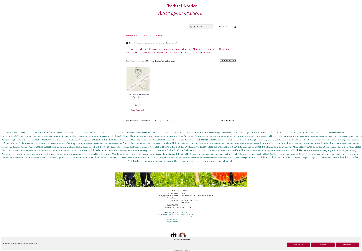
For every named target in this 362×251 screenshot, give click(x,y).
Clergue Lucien (44, 143)
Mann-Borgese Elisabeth (219, 132)
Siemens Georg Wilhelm (234, 147)
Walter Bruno (216, 143)
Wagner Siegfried (133, 132)
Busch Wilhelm (322, 133)
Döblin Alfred (103, 143)
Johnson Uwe (195, 147)
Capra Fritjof (137, 140)
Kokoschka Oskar (225, 160)
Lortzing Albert (57, 150)
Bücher (174, 52)
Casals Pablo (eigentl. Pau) (169, 153)
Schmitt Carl (184, 147)
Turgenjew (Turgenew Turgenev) (24, 147)
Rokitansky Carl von (147, 150)
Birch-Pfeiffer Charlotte (15, 132)
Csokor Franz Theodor (295, 140)
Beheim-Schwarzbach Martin (13, 158)
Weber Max (93, 133)
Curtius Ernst (74, 140)
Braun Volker (83, 136)
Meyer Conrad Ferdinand (60, 140)
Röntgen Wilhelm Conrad (123, 140)
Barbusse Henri (224, 140)
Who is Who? (133, 35)
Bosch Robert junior (150, 161)
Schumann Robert (317, 154)
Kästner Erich (161, 143)
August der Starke (192, 136)
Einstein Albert (116, 147)
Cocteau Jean (246, 154)
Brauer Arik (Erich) (82, 150)
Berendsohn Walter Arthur (204, 150)
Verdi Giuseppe (304, 143)
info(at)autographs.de (171, 212)
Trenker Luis (287, 150)
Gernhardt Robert (106, 158)
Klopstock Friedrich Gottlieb (274, 143)
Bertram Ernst (259, 132)
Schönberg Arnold (85, 140)
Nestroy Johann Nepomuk (274, 150)
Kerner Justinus (68, 150)
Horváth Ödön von (45, 150)
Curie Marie (194, 140)
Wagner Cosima (177, 136)
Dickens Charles (273, 147)
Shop (131, 43)
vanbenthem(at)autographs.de (168, 214)
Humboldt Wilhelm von (82, 154)
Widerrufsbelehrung (187, 214)
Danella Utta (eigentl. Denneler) (171, 158)
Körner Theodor (94, 136)
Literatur (131, 49)
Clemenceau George (300, 158)
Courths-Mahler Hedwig (91, 147)
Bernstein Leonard (279, 136)
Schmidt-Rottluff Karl (103, 139)
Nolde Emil (358, 136)
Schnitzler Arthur (100, 150)
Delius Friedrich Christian (180, 150)
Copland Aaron (285, 154)
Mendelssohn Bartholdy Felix (227, 136)
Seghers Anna (306, 146)
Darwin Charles (318, 147)
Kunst (152, 49)
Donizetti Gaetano (32, 157)
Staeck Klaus (154, 157)
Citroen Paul (129, 143)
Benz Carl (225, 143)
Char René (160, 139)
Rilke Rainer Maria (217, 154)
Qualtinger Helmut (76, 143)
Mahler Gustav (189, 154)
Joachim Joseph (9, 140)
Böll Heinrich (32, 143)
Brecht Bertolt (212, 158)
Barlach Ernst (305, 154)
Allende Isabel (92, 143)
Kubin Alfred (207, 146)
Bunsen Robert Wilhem (346, 147)
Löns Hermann (355, 154)
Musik (143, 49)
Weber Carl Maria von (58, 143)
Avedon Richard (283, 133)
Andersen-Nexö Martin (138, 154)
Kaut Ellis (240, 150)
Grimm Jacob (184, 140)
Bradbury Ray (326, 150)
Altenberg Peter (246, 133)
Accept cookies (298, 245)
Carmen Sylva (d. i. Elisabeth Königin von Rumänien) (337, 140)
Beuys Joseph (337, 150)
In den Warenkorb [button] (137, 110)
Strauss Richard (331, 147)
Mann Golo (172, 143)
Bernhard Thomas (208, 139)
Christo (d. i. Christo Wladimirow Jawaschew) (269, 157)
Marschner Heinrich (224, 158)
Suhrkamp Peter (119, 157)
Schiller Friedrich (172, 140)
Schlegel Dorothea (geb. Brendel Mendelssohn (254, 136)
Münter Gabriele (308, 140)
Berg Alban (167, 147)
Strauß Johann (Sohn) (46, 132)
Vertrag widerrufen (186, 217)
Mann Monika (112, 153)
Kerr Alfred (293, 147)
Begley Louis (30, 133)
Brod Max (105, 146)
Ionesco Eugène (103, 133)
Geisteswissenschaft (205, 49)
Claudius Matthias (330, 143)
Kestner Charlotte (76, 147)
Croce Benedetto (201, 158)
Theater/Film (133, 52)
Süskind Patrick (20, 150)
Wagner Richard (308, 132)
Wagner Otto (255, 154)
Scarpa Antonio (314, 136)
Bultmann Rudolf (186, 133)
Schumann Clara (345, 143)
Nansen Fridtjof (294, 133)
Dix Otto (11, 150)
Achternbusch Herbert (348, 157)
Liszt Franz (161, 161)
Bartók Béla (261, 146)
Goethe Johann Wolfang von (299, 136)
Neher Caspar (57, 158)
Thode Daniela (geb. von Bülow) (160, 136)
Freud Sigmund (161, 150)
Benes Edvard (47, 158)
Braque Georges (55, 153)
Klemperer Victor (32, 150)
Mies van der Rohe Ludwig (255, 150)
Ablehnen (323, 245)
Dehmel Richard (232, 153)
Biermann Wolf (163, 133)
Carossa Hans (173, 160)
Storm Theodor (131, 136)
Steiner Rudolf (191, 143)
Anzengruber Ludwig (187, 161)
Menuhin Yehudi (200, 132)
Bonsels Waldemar (204, 143)
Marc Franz (282, 140)
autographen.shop (172, 222)
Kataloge (146, 35)
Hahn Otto (175, 147)
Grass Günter (283, 147)
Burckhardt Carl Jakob (270, 154)
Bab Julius (181, 143)
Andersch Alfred (254, 143)
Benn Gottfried (221, 150)
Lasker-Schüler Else (203, 154)
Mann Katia (212, 161)
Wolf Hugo (294, 154)
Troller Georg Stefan (115, 143)
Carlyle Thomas (219, 147)
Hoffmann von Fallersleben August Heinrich (31, 154)
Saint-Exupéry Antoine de (239, 143)
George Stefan (347, 150)
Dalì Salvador (151, 154)
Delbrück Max (84, 133)
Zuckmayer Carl (127, 147)
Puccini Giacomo (209, 136)
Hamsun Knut (326, 136)
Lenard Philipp (348, 133)
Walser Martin (144, 136)
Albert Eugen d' (73, 133)
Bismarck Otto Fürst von (117, 133)
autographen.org (173, 219)
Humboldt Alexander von (25, 140)
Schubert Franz (19, 136)
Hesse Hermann (149, 132)
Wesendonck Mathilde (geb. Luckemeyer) (123, 150)
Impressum (184, 212)
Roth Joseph (315, 143)
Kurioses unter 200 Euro (195, 52)
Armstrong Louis (249, 147)
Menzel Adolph (44, 146)
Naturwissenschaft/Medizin (174, 49)
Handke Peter (294, 143)
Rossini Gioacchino (90, 157)
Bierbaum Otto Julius (329, 158)
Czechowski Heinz (188, 158)
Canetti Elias (151, 143)
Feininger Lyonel (314, 157)
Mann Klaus (329, 153)
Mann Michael (69, 154)
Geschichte (225, 49)
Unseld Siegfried (98, 154)
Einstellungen (347, 245)
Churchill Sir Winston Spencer (343, 136)
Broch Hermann (300, 150)
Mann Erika (62, 132)
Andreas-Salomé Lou (61, 147)
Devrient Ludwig (239, 157)
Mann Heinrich (148, 140)
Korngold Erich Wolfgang (51, 136)
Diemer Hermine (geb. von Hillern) (148, 147)
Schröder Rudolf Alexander (111, 136)
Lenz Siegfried (141, 143)
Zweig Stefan (125, 154)
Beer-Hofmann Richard (15, 143)
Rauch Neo (130, 158)
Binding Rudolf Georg (34, 136)
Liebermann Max (69, 136)
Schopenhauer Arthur (71, 157)
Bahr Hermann (314, 150)
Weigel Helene (235, 133)
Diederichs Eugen (135, 161)
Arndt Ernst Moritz (343, 154)
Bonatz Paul (230, 150)
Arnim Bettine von (201, 161)
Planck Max (174, 132)
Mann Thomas (272, 133)
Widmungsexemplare (155, 52)
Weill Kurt (12, 154)
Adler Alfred (141, 157)
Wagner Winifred (43, 139)
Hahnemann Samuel (238, 140)
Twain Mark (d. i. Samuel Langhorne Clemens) (261, 140)
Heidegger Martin (335, 132)
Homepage (159, 35)
